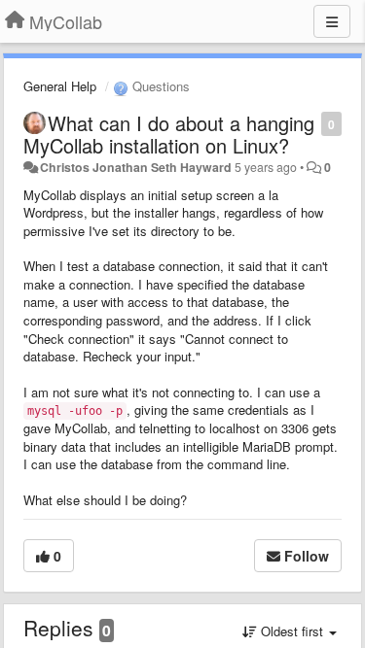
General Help (59, 86)
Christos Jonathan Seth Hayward (136, 167)
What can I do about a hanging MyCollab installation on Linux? (168, 134)
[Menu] (331, 21)
